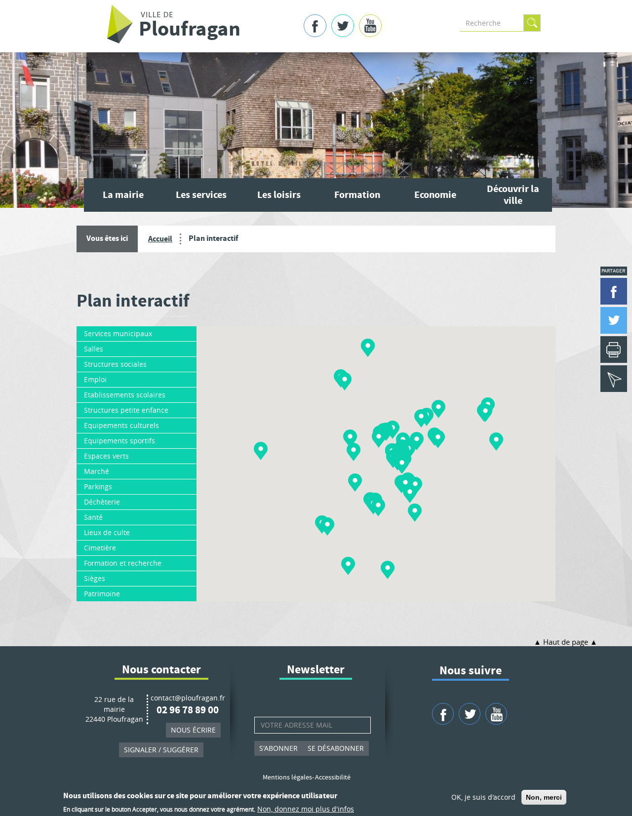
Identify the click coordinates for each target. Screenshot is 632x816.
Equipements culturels (121, 425)
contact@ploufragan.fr (188, 697)
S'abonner (278, 748)
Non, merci (544, 797)
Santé (93, 517)
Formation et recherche (122, 563)
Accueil (160, 238)
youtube (370, 26)
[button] (387, 570)
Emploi (95, 379)
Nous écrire (193, 730)
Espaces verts (106, 456)
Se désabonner (336, 748)
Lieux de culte (107, 532)
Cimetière (100, 547)
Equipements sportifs (119, 440)
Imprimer (614, 349)
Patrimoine (102, 593)
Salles (93, 348)
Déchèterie (102, 501)
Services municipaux (118, 333)
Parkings (98, 486)
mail (614, 378)
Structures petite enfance (126, 410)
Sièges (94, 578)
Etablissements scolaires (124, 394)
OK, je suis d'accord (483, 797)
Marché (96, 471)
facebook (315, 26)
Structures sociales (115, 364)
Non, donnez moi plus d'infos (305, 808)
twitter (343, 26)
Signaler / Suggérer (161, 749)
